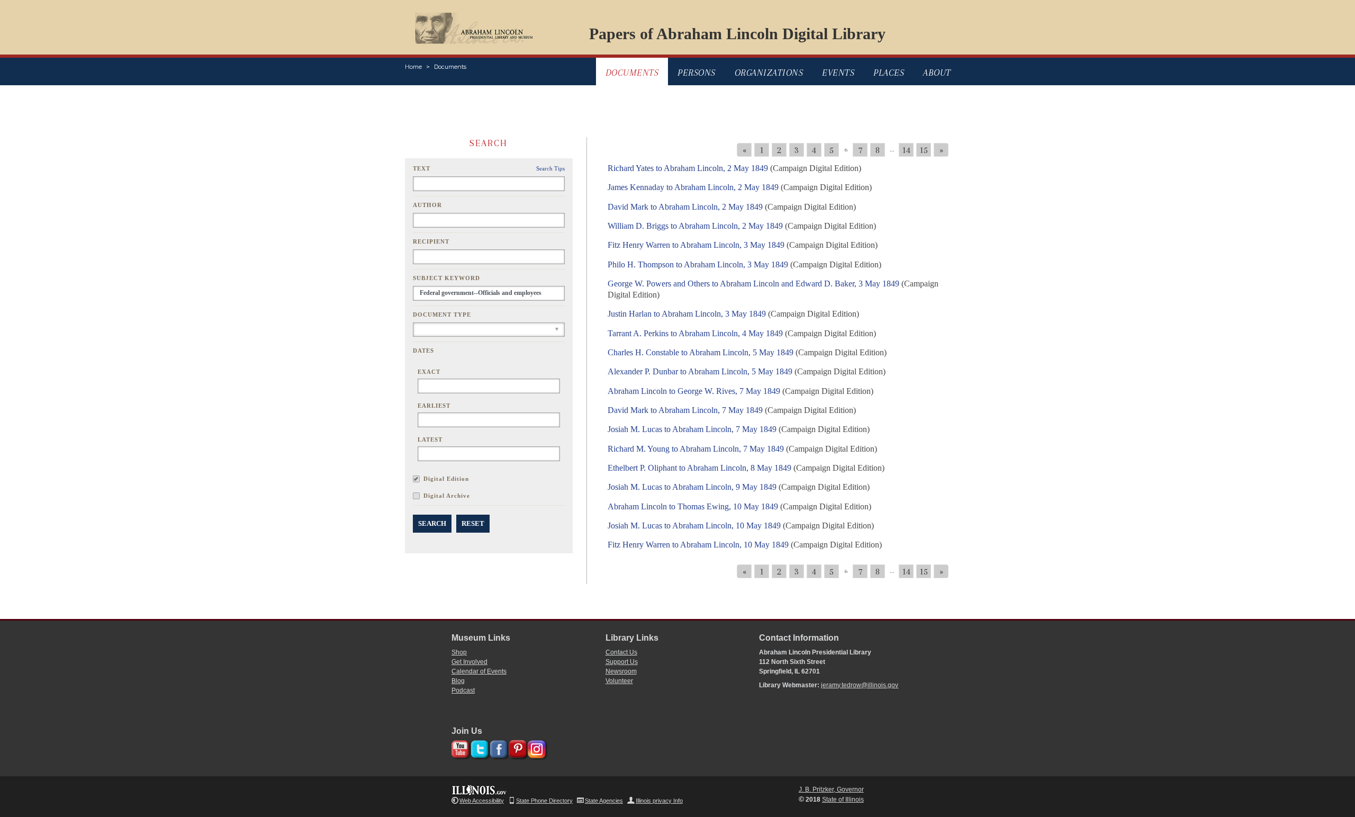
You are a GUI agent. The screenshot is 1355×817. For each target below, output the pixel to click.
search (432, 523)
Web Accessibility (481, 800)
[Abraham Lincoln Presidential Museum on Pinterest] (516, 747)
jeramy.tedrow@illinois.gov (859, 685)
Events (838, 72)
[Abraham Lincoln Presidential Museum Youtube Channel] (459, 747)
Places (888, 72)
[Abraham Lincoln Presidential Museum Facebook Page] (497, 747)
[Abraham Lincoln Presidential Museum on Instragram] (535, 747)
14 (906, 150)
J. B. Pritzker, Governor (831, 789)
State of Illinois (843, 799)
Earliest (434, 405)
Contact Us (621, 652)
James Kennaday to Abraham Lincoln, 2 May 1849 (693, 187)
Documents (450, 66)
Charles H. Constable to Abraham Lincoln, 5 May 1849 (700, 352)
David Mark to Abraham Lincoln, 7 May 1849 (685, 410)
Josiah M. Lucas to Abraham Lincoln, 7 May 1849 (692, 429)
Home (413, 66)
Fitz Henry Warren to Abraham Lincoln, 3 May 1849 (696, 244)
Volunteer (619, 681)
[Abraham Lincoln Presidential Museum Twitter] (478, 747)
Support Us (622, 662)
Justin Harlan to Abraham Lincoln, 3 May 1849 (687, 313)
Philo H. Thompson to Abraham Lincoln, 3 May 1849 (698, 264)
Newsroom (621, 671)
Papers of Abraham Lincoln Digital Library (737, 33)
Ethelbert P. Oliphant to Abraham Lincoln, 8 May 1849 (699, 467)
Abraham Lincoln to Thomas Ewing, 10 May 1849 (693, 506)
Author (427, 205)
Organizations (769, 72)
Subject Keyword (446, 278)
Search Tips (550, 168)
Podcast (463, 690)
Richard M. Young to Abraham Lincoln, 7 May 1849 (696, 448)
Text (421, 168)
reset (473, 523)
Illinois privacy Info (659, 800)
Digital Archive (446, 495)
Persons (697, 72)
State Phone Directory (544, 800)
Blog (458, 681)
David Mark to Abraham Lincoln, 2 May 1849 (685, 206)
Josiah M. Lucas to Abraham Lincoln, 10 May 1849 (694, 525)
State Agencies (604, 800)
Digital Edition (446, 478)
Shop (459, 652)
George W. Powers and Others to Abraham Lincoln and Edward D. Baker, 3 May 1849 (753, 283)
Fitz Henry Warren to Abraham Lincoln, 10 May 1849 (698, 544)
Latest (430, 439)
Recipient (431, 241)
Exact (429, 372)
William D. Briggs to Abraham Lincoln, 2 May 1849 (695, 225)
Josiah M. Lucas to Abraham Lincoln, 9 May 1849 (692, 486)
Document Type (442, 314)
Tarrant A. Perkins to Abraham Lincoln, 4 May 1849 (695, 333)
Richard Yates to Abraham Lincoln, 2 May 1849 (688, 168)
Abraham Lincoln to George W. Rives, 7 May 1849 (694, 391)
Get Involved (469, 662)
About (937, 72)
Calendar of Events (479, 671)
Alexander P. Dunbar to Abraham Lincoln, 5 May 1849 (700, 371)
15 (923, 150)
